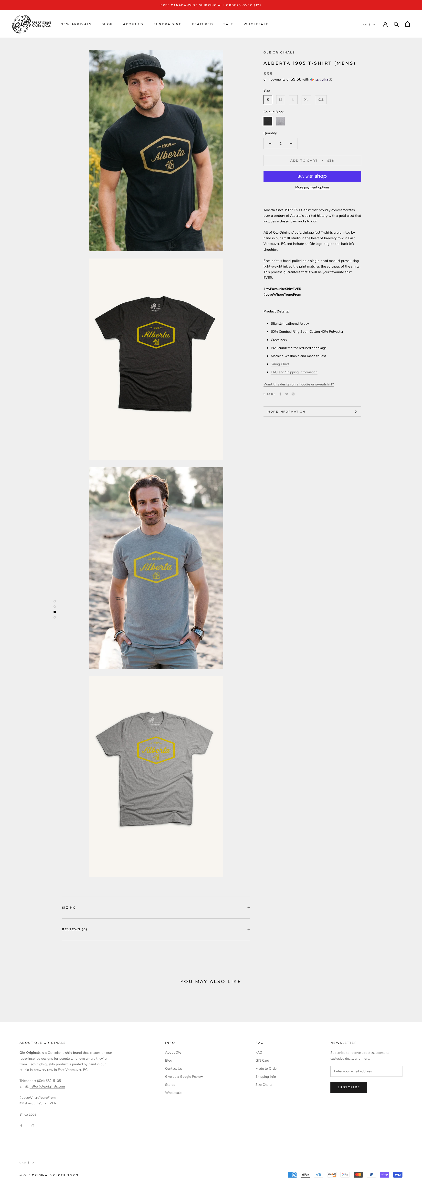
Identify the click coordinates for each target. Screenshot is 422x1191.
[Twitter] (286, 394)
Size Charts (264, 1084)
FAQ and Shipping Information (294, 372)
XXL (321, 99)
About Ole (173, 1052)
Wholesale (256, 24)
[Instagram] (32, 1125)
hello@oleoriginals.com (47, 1086)
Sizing (69, 907)
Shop (107, 24)
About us (133, 24)
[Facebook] (280, 394)
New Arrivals (76, 24)
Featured (202, 24)
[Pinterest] (293, 394)
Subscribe (349, 1087)
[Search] (396, 24)
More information (286, 411)
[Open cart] (407, 24)
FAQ (258, 1052)
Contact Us (173, 1068)
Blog (168, 1060)
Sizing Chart (280, 364)
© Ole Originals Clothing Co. (50, 1175)
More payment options (312, 187)
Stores (170, 1084)
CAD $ (366, 24)
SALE (228, 24)
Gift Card (262, 1060)
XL (306, 99)
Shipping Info (265, 1076)
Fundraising (168, 24)
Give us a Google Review (184, 1076)
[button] (312, 79)
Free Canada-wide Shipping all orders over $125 (210, 5)
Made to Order (266, 1068)
